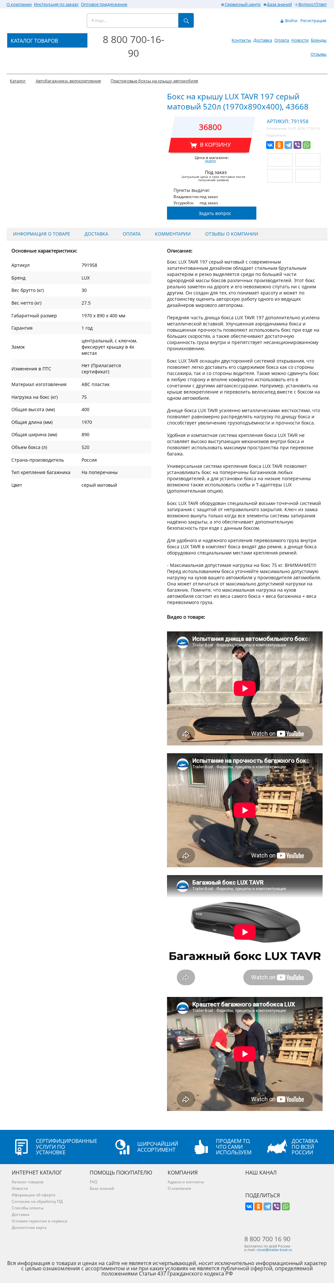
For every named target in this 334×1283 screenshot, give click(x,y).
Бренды (318, 40)
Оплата (281, 40)
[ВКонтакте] (270, 145)
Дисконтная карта (29, 1227)
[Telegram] (288, 145)
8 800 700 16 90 (267, 1239)
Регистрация (313, 20)
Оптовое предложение (104, 4)
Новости (300, 40)
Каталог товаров (27, 1182)
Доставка (262, 40)
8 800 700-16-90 (133, 46)
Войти (290, 20)
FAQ (93, 1182)
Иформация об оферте (33, 1195)
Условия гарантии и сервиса (39, 1221)
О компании (19, 4)
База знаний (279, 4)
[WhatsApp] (307, 145)
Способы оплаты (27, 1208)
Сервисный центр (243, 4)
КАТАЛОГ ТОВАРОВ (34, 40)
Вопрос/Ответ (312, 4)
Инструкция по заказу (56, 4)
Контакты (241, 40)
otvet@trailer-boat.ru (274, 1249)
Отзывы (318, 54)
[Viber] (297, 145)
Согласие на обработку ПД (37, 1201)
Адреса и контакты (186, 1182)
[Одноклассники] (279, 145)
